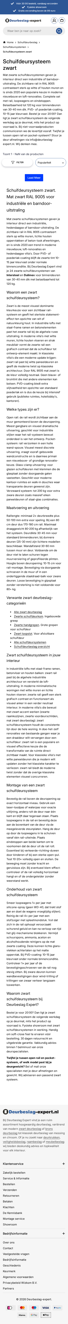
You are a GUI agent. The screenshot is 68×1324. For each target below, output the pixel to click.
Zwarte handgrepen (26, 625)
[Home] (30, 1111)
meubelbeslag (55, 1141)
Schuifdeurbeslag (27, 42)
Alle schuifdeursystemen (30, 642)
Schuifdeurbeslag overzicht (32, 646)
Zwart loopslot (23, 633)
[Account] (54, 20)
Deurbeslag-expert (39, 1299)
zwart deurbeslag (30, 1128)
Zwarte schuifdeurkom (28, 616)
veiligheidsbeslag (14, 1141)
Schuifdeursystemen (14, 47)
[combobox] (34, 31)
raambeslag (34, 1141)
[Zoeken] (59, 31)
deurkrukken (51, 1137)
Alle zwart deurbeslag (28, 612)
